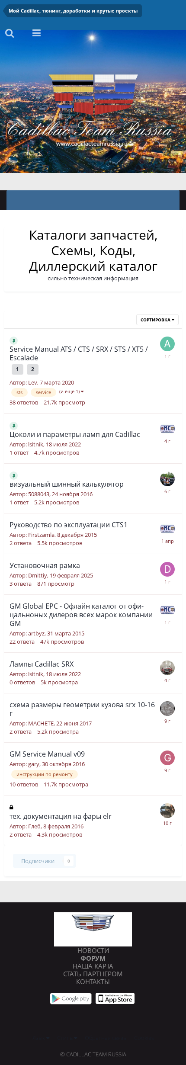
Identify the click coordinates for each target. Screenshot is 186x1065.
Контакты (93, 981)
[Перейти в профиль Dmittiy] (167, 569)
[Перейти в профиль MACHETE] (167, 708)
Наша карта (93, 966)
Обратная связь (105, 1038)
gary (33, 764)
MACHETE (41, 723)
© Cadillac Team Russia (93, 1054)
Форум (93, 958)
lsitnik (35, 444)
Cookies (144, 1038)
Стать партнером (93, 973)
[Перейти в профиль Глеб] (167, 810)
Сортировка (156, 320)
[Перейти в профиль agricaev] (167, 344)
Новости (93, 950)
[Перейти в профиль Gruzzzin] (167, 758)
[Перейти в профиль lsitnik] (167, 668)
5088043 (38, 494)
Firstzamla (41, 535)
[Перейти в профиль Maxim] (167, 428)
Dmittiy (37, 575)
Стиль (65, 1038)
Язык (39, 1038)
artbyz (36, 633)
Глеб (34, 826)
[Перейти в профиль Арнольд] (167, 479)
